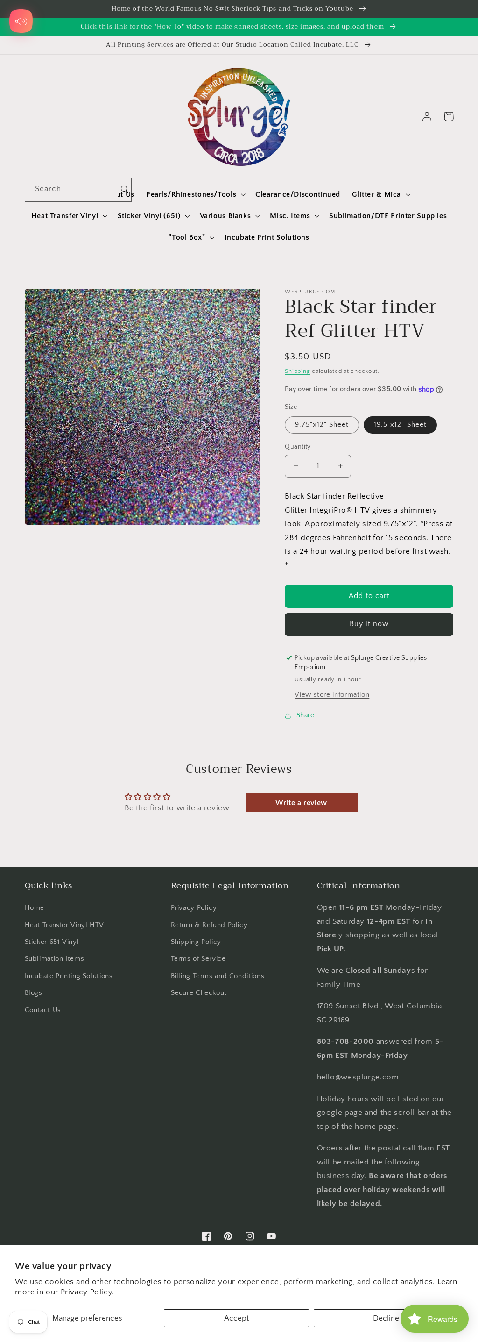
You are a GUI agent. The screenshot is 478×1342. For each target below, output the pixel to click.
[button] (195, 194)
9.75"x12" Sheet (322, 424)
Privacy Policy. (87, 1292)
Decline (386, 1318)
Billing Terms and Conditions (218, 976)
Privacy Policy (194, 908)
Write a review (301, 803)
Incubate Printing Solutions (69, 976)
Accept (236, 1318)
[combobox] (72, 190)
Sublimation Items (54, 959)
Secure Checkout (199, 993)
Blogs (33, 993)
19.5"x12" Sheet (400, 424)
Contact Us (43, 1010)
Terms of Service (198, 959)
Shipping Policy (196, 942)
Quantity (297, 446)
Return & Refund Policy (209, 925)
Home (35, 908)
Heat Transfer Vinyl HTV (65, 925)
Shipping (297, 371)
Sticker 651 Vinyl (52, 942)
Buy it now (369, 624)
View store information (332, 695)
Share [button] (305, 715)
